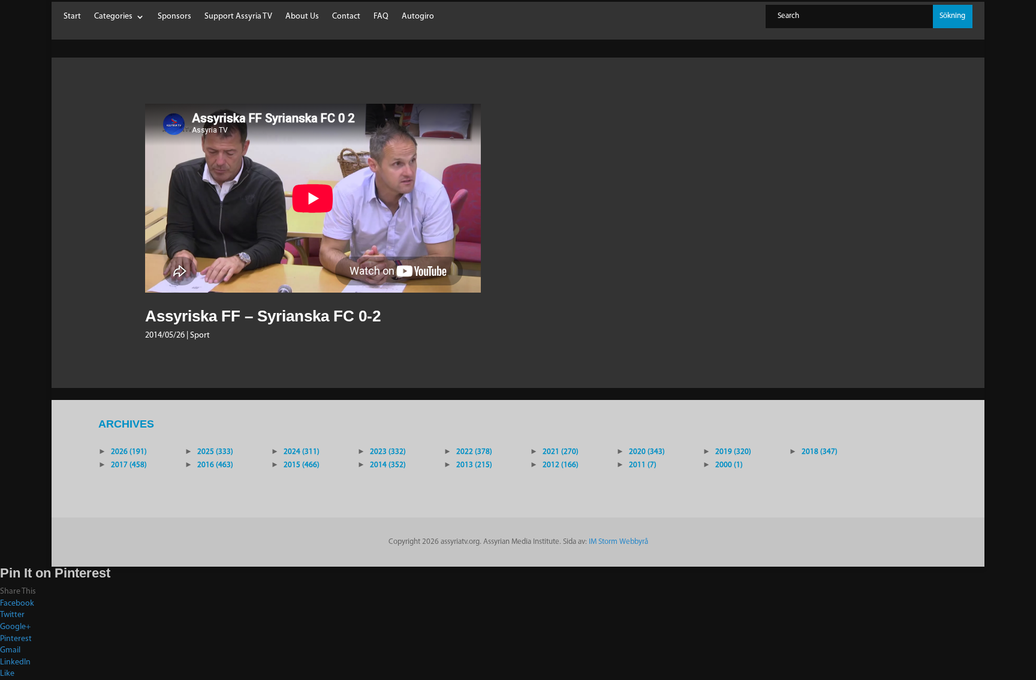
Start (72, 17)
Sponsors (174, 17)
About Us (302, 17)
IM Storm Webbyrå (618, 542)
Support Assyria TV (238, 17)
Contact (346, 17)
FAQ (381, 17)
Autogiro (418, 17)
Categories (113, 17)
